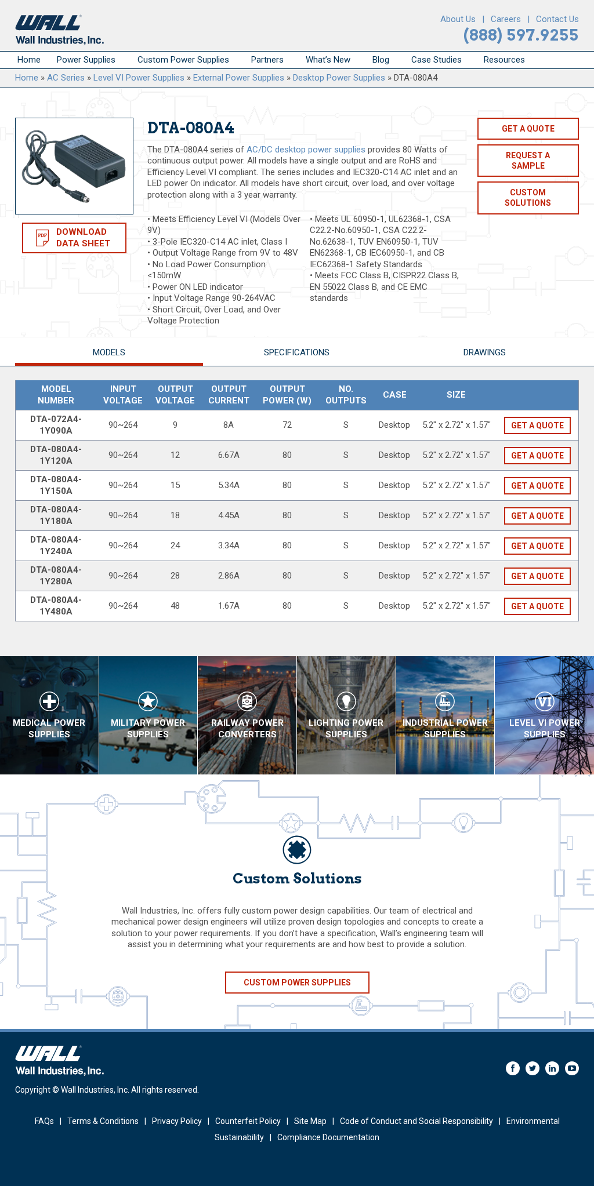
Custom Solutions (528, 198)
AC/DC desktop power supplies (306, 149)
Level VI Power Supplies (138, 77)
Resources (504, 59)
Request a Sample (528, 160)
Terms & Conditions (103, 1121)
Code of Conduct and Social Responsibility (416, 1121)
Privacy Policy (177, 1121)
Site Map (310, 1121)
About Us (458, 19)
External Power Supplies (238, 77)
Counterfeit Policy (248, 1121)
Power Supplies (86, 59)
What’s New (328, 59)
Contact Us (557, 19)
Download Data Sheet (83, 238)
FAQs (44, 1121)
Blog (380, 59)
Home (29, 59)
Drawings (484, 352)
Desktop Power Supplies (339, 77)
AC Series (66, 77)
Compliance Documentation (328, 1137)
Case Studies (436, 59)
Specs (296, 352)
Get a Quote (528, 128)
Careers (506, 19)
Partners (267, 59)
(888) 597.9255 (521, 35)
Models (109, 352)
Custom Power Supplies (183, 59)
